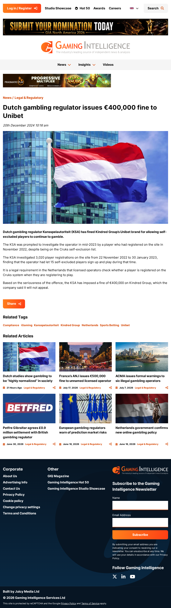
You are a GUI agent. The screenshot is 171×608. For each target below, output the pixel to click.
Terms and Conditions (19, 513)
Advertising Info (15, 482)
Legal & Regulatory (29, 98)
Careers (115, 8)
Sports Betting (109, 325)
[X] (114, 576)
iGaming (26, 325)
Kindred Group (70, 325)
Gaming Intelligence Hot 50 (68, 482)
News (7, 98)
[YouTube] (132, 576)
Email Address (121, 515)
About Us (10, 476)
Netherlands (90, 325)
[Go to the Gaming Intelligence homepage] (85, 47)
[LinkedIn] (123, 576)
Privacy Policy (14, 495)
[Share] (54, 387)
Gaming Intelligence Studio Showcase (76, 488)
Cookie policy (13, 501)
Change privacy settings (21, 507)
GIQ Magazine (58, 476)
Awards (99, 8)
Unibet (125, 325)
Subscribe (140, 535)
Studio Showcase (58, 8)
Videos (108, 65)
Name (116, 497)
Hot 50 (85, 8)
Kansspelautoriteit (46, 325)
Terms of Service (90, 603)
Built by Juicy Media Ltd (21, 591)
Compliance (11, 325)
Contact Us (11, 488)
